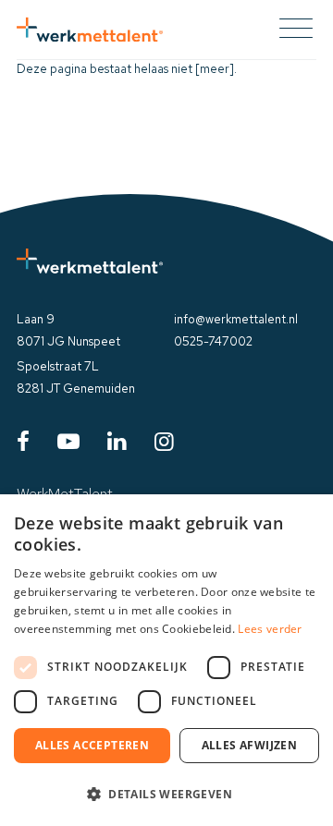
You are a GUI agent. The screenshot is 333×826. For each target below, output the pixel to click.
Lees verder (270, 629)
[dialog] (166, 660)
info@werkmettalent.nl (236, 319)
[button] (166, 794)
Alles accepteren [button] (92, 745)
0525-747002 (213, 341)
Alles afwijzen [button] (250, 745)
